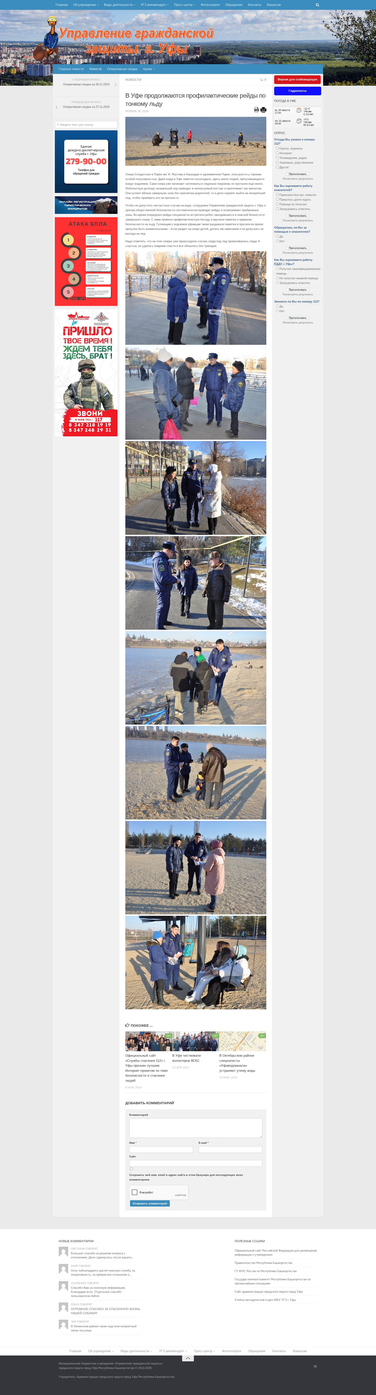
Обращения (233, 4)
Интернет (285, 153)
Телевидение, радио (293, 157)
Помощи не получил (293, 204)
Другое (284, 167)
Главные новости (71, 69)
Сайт (132, 1156)
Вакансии (274, 4)
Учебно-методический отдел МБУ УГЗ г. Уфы (265, 1299)
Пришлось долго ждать (295, 199)
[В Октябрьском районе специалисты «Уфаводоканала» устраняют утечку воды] (242, 1041)
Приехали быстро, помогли (297, 194)
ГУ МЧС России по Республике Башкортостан (266, 1271)
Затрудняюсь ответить (294, 209)
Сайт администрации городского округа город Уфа (269, 1291)
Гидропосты (298, 90)
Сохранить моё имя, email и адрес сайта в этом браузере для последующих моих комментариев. (186, 1177)
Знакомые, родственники (296, 162)
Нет (282, 241)
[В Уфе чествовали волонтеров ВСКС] (195, 1041)
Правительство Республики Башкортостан (263, 1262)
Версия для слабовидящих (297, 79)
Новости (95, 69)
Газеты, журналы (291, 148)
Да (281, 236)
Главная (62, 4)
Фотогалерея (210, 4)
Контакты (254, 4)
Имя (132, 1142)
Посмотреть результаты (298, 178)
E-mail (204, 1142)
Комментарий (138, 1114)
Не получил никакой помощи (298, 278)
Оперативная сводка (122, 69)
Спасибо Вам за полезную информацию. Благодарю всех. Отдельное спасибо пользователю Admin (98, 1292)
